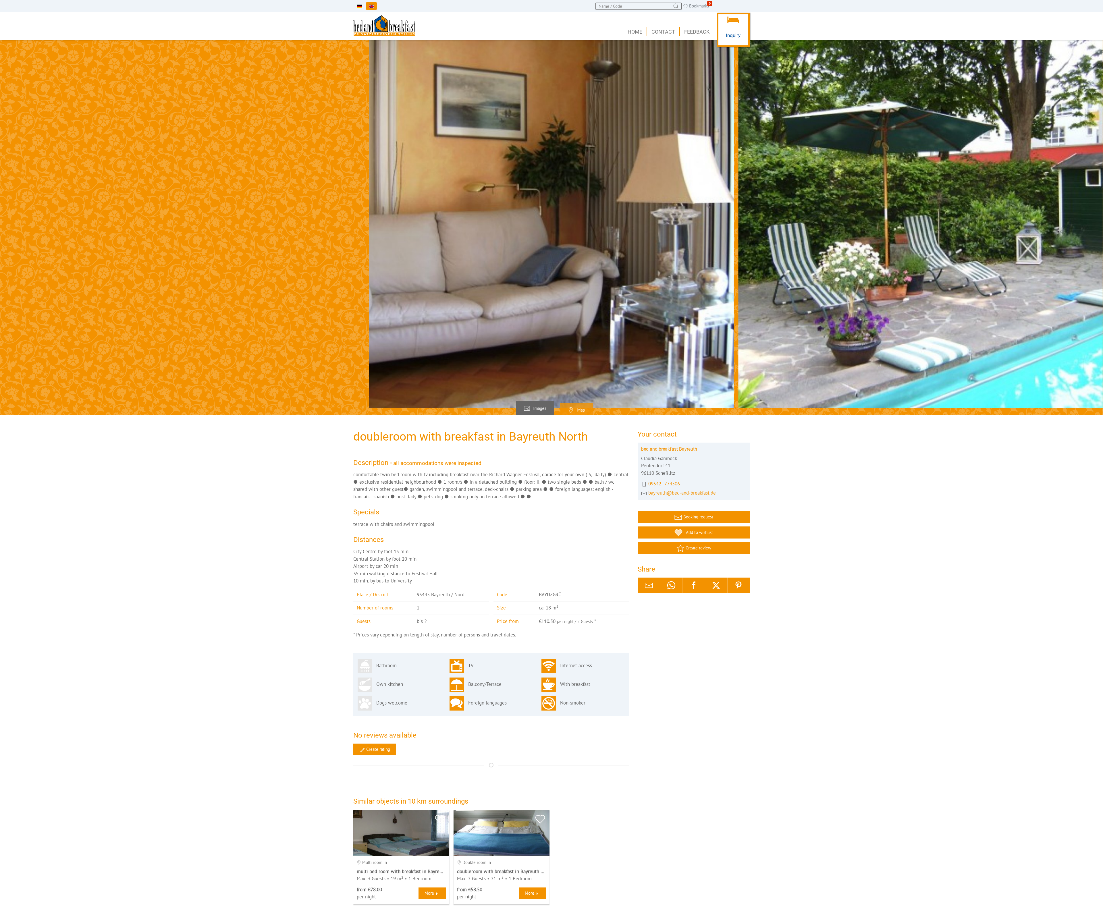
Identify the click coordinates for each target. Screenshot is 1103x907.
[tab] (535, 408)
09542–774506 (664, 483)
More (429, 893)
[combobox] (638, 6)
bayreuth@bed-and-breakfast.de (682, 493)
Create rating (377, 749)
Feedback (696, 32)
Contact (663, 32)
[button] (551, 224)
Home (635, 32)
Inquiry (733, 35)
